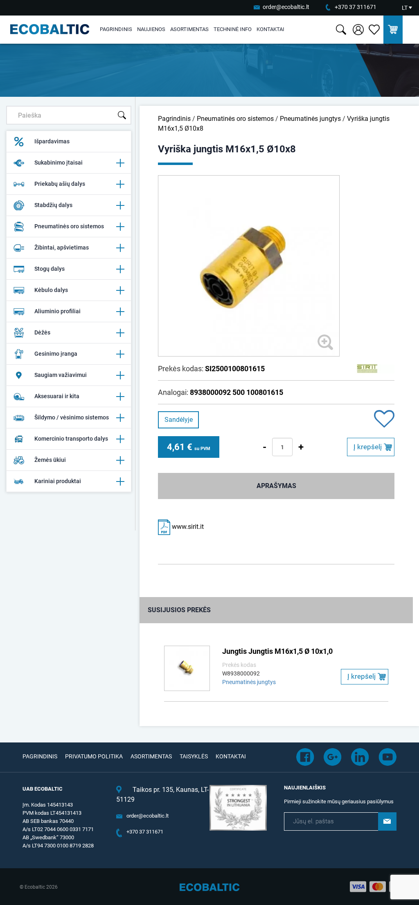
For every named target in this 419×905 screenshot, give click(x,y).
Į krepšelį (368, 447)
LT (405, 7)
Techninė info (233, 29)
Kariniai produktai (57, 481)
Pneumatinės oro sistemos (69, 226)
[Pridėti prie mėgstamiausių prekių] (384, 419)
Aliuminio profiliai (57, 311)
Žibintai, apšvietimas (61, 247)
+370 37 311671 (355, 7)
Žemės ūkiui (50, 460)
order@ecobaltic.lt (286, 7)
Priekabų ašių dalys (59, 184)
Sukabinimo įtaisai (58, 162)
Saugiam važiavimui (60, 375)
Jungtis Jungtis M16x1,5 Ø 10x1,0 (277, 651)
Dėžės (42, 332)
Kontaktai (270, 29)
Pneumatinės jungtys (310, 119)
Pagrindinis (116, 29)
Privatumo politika (94, 756)
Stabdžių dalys (53, 205)
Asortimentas (189, 29)
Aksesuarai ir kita (56, 396)
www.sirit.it (187, 527)
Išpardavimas (52, 141)
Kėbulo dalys (51, 290)
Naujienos (151, 29)
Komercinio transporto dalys (71, 438)
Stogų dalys (49, 268)
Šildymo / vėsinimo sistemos (71, 417)
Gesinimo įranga (55, 353)
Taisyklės (194, 756)
